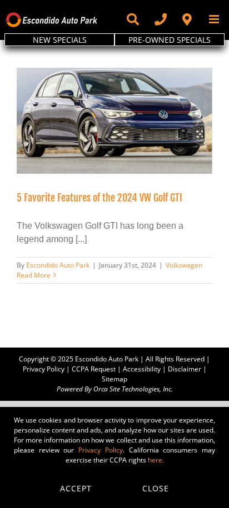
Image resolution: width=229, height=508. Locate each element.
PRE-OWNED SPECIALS (169, 39)
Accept (76, 488)
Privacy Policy (43, 369)
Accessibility (142, 369)
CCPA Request (94, 369)
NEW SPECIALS (60, 39)
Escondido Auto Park (57, 265)
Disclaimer (184, 369)
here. (156, 460)
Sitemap (114, 379)
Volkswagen (184, 265)
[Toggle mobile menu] (215, 19)
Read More (34, 275)
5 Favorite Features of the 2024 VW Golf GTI (99, 198)
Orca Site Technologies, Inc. (133, 389)
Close (155, 488)
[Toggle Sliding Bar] (132, 19)
